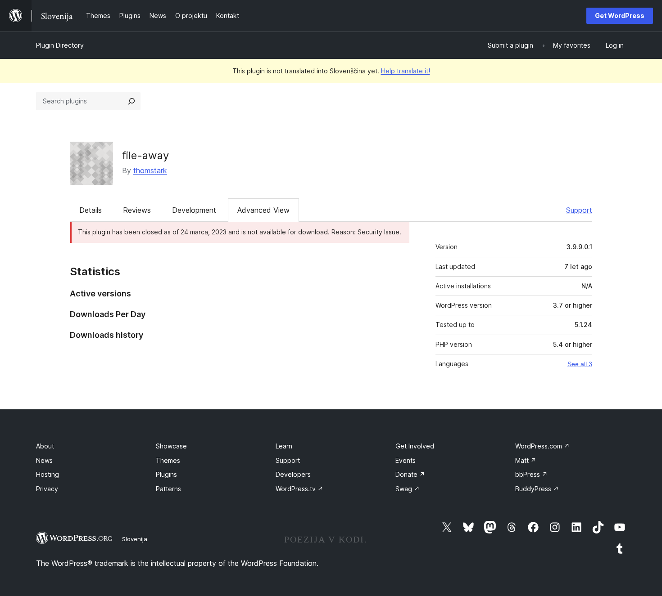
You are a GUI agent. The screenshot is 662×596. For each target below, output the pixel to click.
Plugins (166, 474)
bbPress (531, 474)
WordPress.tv (299, 489)
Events (405, 460)
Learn (284, 446)
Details (90, 210)
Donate (410, 474)
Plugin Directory (60, 45)
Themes (168, 460)
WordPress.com (542, 446)
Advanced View (263, 210)
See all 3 (579, 363)
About (45, 446)
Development (194, 210)
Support (579, 210)
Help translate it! (405, 71)
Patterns (168, 489)
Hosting (47, 474)
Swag (407, 489)
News (44, 460)
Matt (525, 460)
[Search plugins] (131, 101)
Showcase (171, 446)
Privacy (47, 489)
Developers (293, 474)
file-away (145, 155)
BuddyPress (537, 489)
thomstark (150, 170)
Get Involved (414, 446)
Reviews (137, 210)
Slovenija (134, 538)
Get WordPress (619, 15)
